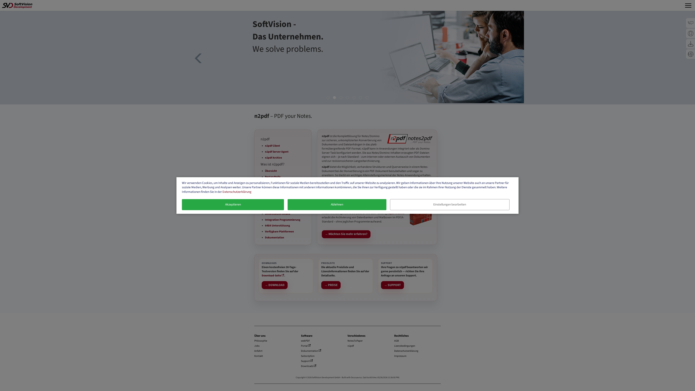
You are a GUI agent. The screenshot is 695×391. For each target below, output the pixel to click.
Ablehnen (337, 204)
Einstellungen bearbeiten (449, 204)
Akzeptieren (233, 204)
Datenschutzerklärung (236, 192)
